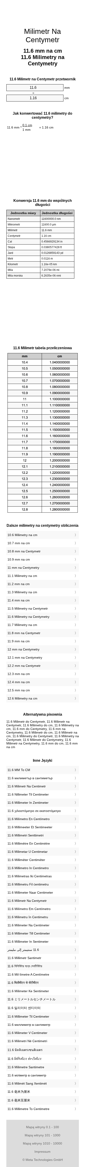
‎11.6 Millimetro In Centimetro (28, 868)
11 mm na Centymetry (23, 567)
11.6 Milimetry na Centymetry (28, 616)
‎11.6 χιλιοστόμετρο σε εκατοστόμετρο (34, 811)
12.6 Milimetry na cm (22, 698)
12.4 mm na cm (18, 682)
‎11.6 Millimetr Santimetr (24, 958)
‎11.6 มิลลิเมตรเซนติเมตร (25, 1050)
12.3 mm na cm (18, 674)
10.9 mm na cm (18, 559)
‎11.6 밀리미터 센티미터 (24, 1008)
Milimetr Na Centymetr (42, 35)
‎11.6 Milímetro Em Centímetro (29, 909)
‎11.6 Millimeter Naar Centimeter (30, 892)
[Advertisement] (42, 11)
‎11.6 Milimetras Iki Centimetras (29, 876)
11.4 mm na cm (18, 600)
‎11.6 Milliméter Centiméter (26, 860)
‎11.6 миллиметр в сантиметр (28, 1024)
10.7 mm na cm (18, 543)
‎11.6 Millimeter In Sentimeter (28, 941)
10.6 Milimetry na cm (22, 535)
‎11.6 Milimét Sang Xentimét (27, 1083)
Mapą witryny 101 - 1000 (42, 1135)
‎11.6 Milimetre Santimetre (25, 1067)
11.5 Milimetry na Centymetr (27, 608)
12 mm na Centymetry (23, 649)
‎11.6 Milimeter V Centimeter (27, 1033)
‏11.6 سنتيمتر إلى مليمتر (23, 950)
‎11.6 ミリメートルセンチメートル (31, 999)
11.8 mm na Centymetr (23, 633)
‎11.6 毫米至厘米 (18, 1100)
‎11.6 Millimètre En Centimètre (28, 843)
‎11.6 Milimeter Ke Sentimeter (28, 991)
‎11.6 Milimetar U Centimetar (27, 851)
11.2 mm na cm (18, 584)
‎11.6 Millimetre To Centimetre (28, 1109)
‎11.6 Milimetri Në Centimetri (27, 1041)
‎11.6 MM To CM (18, 770)
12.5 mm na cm (18, 690)
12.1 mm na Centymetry (24, 657)
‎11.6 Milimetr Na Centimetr (26, 786)
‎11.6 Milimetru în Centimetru (27, 917)
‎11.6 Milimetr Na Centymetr (27, 900)
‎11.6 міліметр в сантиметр (26, 1075)
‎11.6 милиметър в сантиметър (30, 778)
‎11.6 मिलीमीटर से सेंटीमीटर (23, 982)
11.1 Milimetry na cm (22, 576)
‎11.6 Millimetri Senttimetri (25, 835)
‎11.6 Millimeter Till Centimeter (28, 933)
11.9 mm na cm (18, 641)
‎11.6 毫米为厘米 (18, 1091)
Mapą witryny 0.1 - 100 (42, 1127)
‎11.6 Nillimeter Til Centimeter (28, 794)
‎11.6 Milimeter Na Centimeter (28, 925)
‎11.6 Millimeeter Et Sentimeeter (29, 827)
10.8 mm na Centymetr (24, 551)
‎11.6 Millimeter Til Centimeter (28, 1016)
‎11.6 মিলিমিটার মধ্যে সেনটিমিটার (24, 966)
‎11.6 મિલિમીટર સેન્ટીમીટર (24, 1059)
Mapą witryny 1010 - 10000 (42, 1143)
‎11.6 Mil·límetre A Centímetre (28, 974)
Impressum (42, 1151)
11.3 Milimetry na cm (22, 592)
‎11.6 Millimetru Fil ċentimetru (28, 884)
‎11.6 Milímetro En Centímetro (28, 819)
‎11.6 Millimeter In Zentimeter (28, 802)
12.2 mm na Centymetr (24, 666)
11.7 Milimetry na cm (22, 625)
